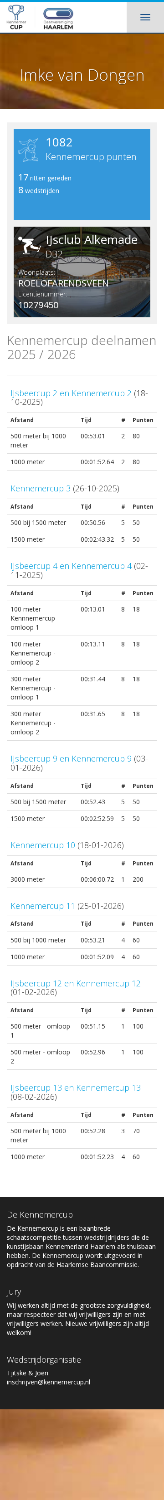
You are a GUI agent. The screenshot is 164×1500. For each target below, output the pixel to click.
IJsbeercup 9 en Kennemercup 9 (71, 758)
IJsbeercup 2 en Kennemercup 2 (71, 393)
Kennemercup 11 (42, 905)
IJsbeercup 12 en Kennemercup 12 (75, 983)
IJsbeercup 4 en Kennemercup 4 (71, 565)
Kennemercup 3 (40, 488)
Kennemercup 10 (42, 845)
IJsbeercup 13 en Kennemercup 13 (75, 1087)
